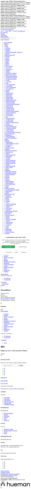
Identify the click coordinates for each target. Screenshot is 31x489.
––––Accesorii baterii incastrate (12, 104)
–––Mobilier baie (8, 142)
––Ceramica (7, 56)
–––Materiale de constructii (10, 211)
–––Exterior (7, 177)
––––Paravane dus (8, 205)
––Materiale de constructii (10, 150)
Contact (6, 417)
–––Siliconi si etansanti (9, 154)
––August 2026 (8, 230)
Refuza (15, 250)
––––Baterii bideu (8, 97)
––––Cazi (6, 202)
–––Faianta (6, 59)
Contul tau (6, 420)
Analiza (16, 252)
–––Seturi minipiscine (9, 136)
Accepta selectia (23, 246)
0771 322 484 (4, 383)
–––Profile (6, 63)
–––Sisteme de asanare (9, 161)
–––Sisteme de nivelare (9, 166)
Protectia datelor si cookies (10, 430)
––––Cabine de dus (9, 119)
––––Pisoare (7, 72)
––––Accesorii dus (8, 115)
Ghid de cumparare (8, 401)
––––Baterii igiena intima (10, 100)
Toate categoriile (8, 42)
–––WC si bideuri (8, 66)
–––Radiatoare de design (10, 171)
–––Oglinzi (6, 124)
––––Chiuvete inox (8, 129)
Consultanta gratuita (9, 404)
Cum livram (7, 399)
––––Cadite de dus (8, 121)
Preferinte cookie (5, 356)
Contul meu (4, 35)
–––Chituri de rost (8, 152)
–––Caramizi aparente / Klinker (12, 190)
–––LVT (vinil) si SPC (9, 184)
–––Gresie (6, 58)
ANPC (5, 432)
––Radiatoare (7, 170)
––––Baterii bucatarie (9, 101)
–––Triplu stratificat (9, 183)
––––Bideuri (7, 70)
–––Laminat (7, 180)
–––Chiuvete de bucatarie (10, 126)
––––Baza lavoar (8, 145)
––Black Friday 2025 (9, 194)
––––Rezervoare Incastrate (10, 76)
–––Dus (6, 117)
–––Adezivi (7, 153)
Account (3, 275)
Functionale (9, 252)
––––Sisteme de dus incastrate (11, 111)
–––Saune (6, 198)
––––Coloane (7, 146)
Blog (5, 419)
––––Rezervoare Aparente (10, 77)
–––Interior (6, 175)
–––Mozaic (6, 60)
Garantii (6, 414)
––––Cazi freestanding (9, 84)
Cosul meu (7, 279)
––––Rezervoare (8, 208)
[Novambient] (4, 311)
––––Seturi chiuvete (9, 131)
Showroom (6, 416)
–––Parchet (6, 53)
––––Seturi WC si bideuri (10, 73)
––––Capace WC (8, 69)
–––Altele (6, 168)
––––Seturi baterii (8, 105)
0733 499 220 (21, 31)
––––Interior (7, 159)
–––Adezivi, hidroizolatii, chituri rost (13, 52)
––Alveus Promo (8, 212)
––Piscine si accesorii (9, 133)
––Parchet (6, 178)
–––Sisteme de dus (8, 107)
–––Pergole (7, 149)
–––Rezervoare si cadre (10, 74)
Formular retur (7, 403)
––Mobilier (6, 140)
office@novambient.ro (8, 29)
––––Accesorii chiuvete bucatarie (12, 132)
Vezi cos (3, 297)
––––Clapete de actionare (10, 79)
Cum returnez (7, 400)
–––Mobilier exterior (9, 147)
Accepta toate (8, 246)
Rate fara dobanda (8, 413)
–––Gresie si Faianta (9, 215)
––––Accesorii (7, 81)
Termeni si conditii (8, 429)
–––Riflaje (6, 192)
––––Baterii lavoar (8, 93)
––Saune (6, 139)
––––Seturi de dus (8, 114)
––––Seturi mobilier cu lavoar (11, 143)
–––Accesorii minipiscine (10, 138)
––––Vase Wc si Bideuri (10, 204)
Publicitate (24, 252)
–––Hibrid (6, 185)
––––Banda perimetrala (9, 160)
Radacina (6, 43)
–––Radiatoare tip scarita (10, 173)
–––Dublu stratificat (9, 181)
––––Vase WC (7, 67)
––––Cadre (6, 80)
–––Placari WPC (8, 191)
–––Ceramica (7, 48)
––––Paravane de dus (9, 118)
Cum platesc (7, 397)
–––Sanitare (7, 49)
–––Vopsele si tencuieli (9, 163)
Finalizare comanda (10, 297)
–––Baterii (6, 91)
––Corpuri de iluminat (9, 174)
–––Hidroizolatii (8, 156)
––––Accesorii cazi (8, 88)
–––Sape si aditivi (8, 167)
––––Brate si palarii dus (10, 112)
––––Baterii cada (8, 94)
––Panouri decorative (9, 188)
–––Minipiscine (8, 135)
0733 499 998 (4, 380)
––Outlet (6, 46)
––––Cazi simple (8, 86)
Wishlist (3, 34)
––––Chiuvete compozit (10, 128)
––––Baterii (7, 206)
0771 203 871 (20, 388)
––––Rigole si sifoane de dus (11, 122)
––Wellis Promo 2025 (9, 55)
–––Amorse (7, 164)
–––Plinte (6, 62)
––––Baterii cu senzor (9, 102)
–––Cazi (6, 83)
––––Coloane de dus (9, 108)
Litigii (5, 433)
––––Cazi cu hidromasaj (10, 87)
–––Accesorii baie (8, 125)
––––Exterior (7, 157)
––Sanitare (6, 65)
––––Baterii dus (8, 95)
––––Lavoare (7, 209)
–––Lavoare (7, 90)
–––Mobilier (7, 50)
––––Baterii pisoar (8, 98)
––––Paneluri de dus (9, 109)
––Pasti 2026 (7, 213)
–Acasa (6, 45)
